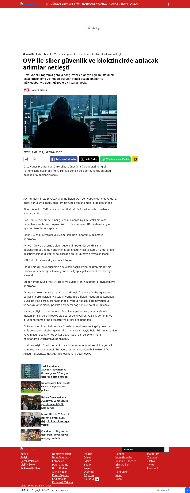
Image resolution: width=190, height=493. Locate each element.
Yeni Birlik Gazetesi (36, 54)
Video (118, 475)
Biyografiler (122, 464)
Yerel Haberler (123, 457)
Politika (88, 453)
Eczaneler (58, 461)
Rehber (119, 453)
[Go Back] (187, 490)
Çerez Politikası (29, 461)
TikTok (151, 461)
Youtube (152, 457)
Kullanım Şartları (30, 468)
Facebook (153, 468)
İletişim (24, 457)
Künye (24, 453)
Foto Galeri (121, 471)
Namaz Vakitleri (61, 453)
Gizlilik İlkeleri (28, 464)
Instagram (153, 453)
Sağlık (87, 464)
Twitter (151, 464)
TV (117, 468)
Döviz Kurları (59, 468)
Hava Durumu (60, 457)
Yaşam (88, 468)
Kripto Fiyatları (60, 475)
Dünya (87, 457)
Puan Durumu (60, 464)
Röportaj (89, 475)
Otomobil (89, 471)
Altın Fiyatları (59, 471)
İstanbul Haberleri (125, 461)
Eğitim (87, 461)
